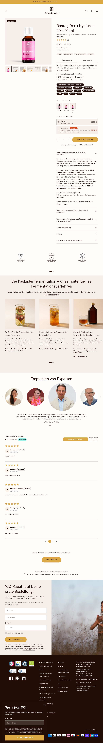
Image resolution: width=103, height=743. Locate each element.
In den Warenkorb (85, 140)
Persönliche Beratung (46, 662)
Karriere (41, 670)
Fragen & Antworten (45, 666)
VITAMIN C (60, 90)
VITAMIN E (77, 90)
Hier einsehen (51, 560)
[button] (86, 10)
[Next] (96, 264)
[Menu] (6, 10)
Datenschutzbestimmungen (30, 648)
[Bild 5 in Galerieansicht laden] (37, 69)
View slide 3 (53, 363)
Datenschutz (62, 676)
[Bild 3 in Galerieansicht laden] (23, 69)
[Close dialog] (44, 705)
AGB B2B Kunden (63, 687)
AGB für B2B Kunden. (29, 650)
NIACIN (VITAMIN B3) (88, 90)
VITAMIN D (69, 90)
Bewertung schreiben (75, 439)
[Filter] (91, 439)
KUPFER (72, 93)
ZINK (66, 93)
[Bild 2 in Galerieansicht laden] (15, 69)
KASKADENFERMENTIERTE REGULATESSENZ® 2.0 (70, 84)
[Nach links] (3, 397)
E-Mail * (8, 623)
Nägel (91, 54)
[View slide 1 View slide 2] (51, 262)
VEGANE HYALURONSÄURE (64, 87)
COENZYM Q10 (77, 87)
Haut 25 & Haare (80, 54)
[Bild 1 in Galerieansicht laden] (8, 69)
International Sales (45, 680)
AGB (18, 648)
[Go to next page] (57, 541)
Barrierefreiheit (62, 691)
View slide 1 (51, 271)
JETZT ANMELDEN (16, 639)
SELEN (79, 93)
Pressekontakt (43, 684)
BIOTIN (59, 93)
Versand (68, 48)
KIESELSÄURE (88, 87)
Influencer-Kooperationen (47, 694)
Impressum (61, 662)
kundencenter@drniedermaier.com (87, 679)
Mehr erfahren (79, 356)
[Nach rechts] (100, 397)
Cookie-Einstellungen (64, 680)
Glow (59, 54)
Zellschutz (68, 54)
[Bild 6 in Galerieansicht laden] (45, 69)
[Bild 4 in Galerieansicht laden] (30, 69)
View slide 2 (53, 271)
